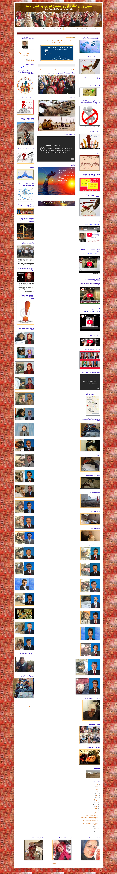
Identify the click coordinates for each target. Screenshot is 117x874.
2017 (97, 791)
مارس (96, 813)
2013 (97, 831)
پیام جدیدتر (73, 69)
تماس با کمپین (25, 28)
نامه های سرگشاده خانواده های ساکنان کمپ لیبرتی (43, 28)
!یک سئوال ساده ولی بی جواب (91, 815)
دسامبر (95, 799)
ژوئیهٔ (96, 808)
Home (99, 28)
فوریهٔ (96, 826)
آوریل (96, 812)
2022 (97, 784)
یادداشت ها (59, 28)
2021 (97, 786)
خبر (77, 28)
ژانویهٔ (96, 828)
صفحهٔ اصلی (57, 69)
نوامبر (96, 800)
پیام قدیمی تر (41, 69)
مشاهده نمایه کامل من (29, 706)
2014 (97, 797)
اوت (96, 806)
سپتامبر (95, 804)
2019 (97, 789)
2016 (97, 793)
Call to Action (83, 28)
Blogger (54, 863)
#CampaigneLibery (29, 60)
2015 (97, 795)
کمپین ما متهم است (69, 28)
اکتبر (96, 802)
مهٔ (96, 810)
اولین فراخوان (92, 28)
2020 (97, 788)
